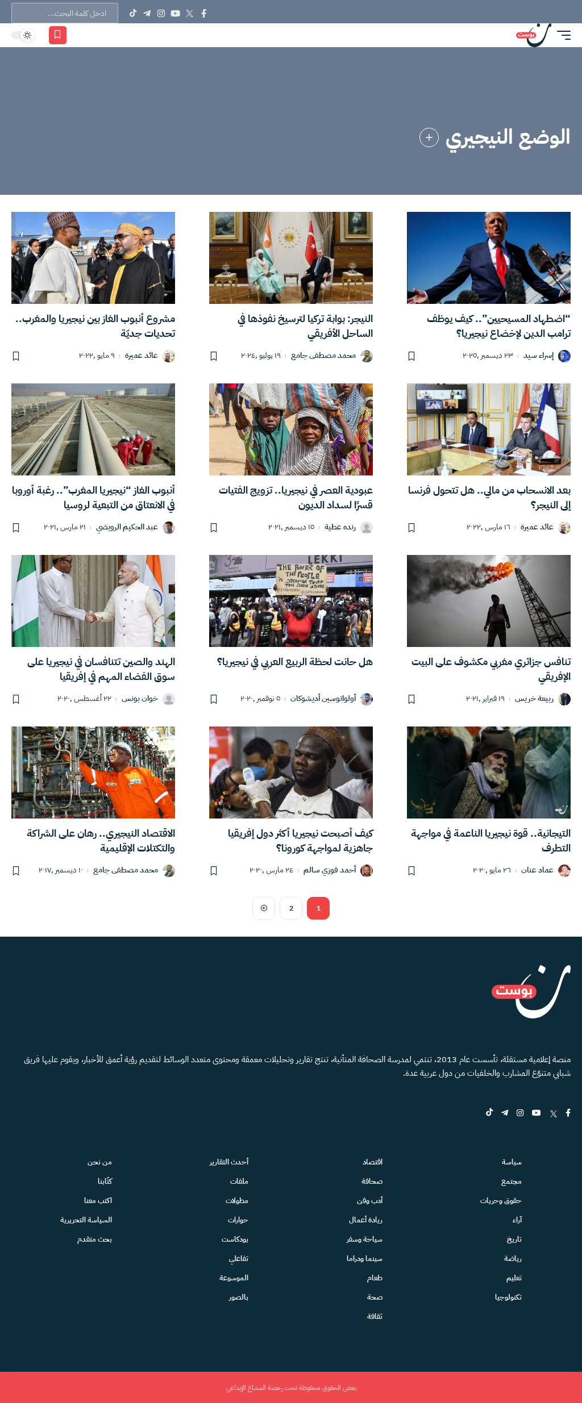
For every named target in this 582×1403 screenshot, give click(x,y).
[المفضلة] (57, 35)
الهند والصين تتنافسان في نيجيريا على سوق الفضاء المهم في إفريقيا (101, 669)
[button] (561, 35)
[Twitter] (189, 13)
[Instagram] (161, 13)
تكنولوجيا (508, 1297)
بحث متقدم (94, 1239)
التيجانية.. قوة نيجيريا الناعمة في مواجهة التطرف (491, 840)
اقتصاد (373, 1161)
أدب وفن (370, 1200)
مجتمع (511, 1181)
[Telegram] (147, 13)
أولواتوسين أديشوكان (323, 699)
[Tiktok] (133, 13)
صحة (375, 1297)
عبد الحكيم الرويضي (127, 527)
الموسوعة (233, 1277)
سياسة (512, 1161)
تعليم (514, 1277)
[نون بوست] (533, 35)
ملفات (239, 1181)
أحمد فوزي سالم (330, 870)
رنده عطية (340, 527)
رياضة (513, 1258)
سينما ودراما (365, 1258)
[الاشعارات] (80, 35)
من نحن (100, 1161)
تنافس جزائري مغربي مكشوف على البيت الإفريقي (491, 669)
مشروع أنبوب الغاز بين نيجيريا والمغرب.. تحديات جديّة (95, 326)
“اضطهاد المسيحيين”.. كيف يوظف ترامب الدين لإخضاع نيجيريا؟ (499, 326)
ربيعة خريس (534, 699)
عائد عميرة (141, 356)
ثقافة (375, 1316)
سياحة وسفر (365, 1239)
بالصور (238, 1297)
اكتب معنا (98, 1200)
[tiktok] (489, 1113)
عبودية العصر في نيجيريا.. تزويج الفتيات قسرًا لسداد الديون (296, 497)
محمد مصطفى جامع (323, 356)
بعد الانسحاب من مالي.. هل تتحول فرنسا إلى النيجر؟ (489, 497)
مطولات (237, 1200)
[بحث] (97, 35)
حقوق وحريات (501, 1200)
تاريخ (514, 1239)
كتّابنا (105, 1181)
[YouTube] (175, 13)
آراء (517, 1219)
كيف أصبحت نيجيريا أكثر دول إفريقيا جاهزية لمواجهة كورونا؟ (300, 840)
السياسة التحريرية (86, 1219)
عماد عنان (537, 870)
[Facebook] (204, 13)
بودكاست (235, 1239)
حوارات (238, 1219)
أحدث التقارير (229, 1161)
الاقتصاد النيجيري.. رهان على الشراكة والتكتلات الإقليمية (101, 840)
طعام (375, 1277)
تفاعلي (238, 1258)
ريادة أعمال (366, 1219)
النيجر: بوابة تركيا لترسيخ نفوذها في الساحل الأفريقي (305, 326)
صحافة (372, 1181)
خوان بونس (140, 699)
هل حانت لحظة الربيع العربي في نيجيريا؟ (295, 661)
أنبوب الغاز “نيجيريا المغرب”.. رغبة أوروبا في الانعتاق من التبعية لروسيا (93, 497)
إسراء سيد (538, 356)
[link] (429, 137)
